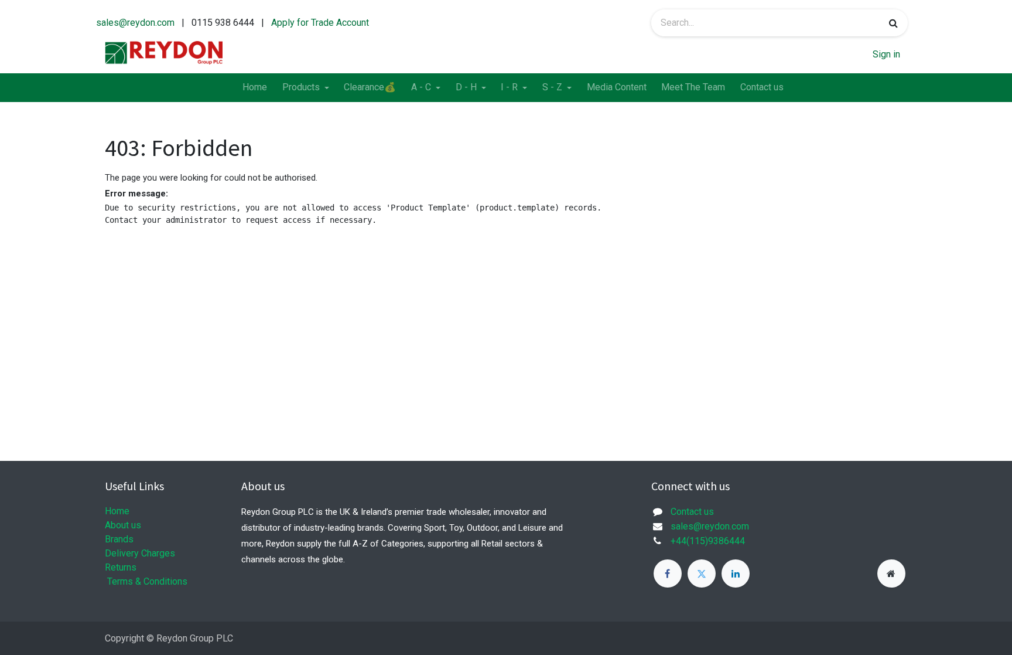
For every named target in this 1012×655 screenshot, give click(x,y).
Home (117, 511)
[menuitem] (255, 88)
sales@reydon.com (135, 22)
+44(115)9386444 (708, 541)
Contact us (692, 511)
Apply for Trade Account (320, 22)
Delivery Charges (140, 553)
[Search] (893, 22)
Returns (120, 567)
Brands (119, 539)
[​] (668, 573)
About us (123, 525)
